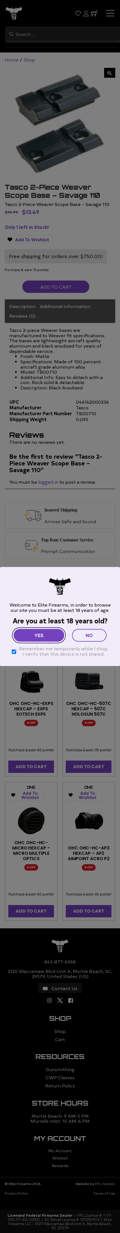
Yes (39, 635)
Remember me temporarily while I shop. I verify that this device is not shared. (64, 651)
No (89, 635)
